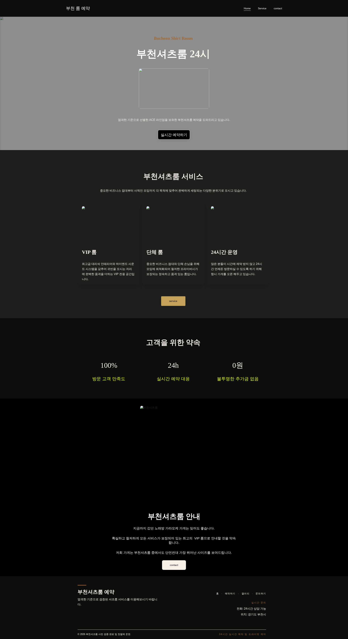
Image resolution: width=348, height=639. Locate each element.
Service (262, 8)
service (173, 301)
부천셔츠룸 (161, 54)
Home (247, 8)
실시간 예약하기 (174, 135)
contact (278, 8)
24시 (198, 54)
